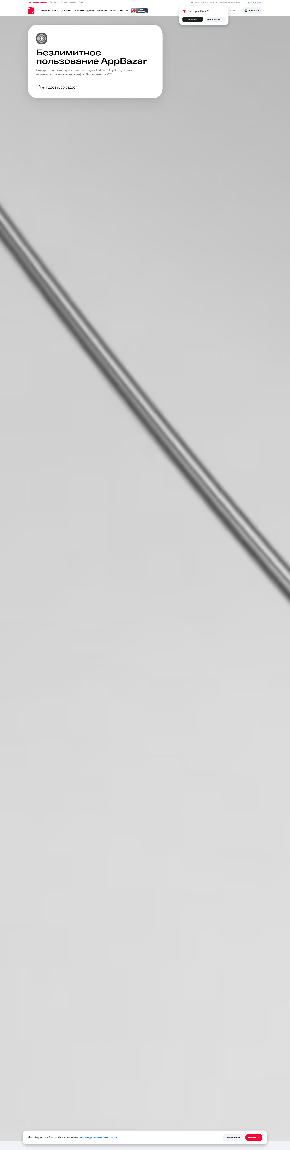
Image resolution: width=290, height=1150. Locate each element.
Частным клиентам (37, 2)
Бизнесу (54, 2)
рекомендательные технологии (98, 1137)
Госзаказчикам (68, 2)
